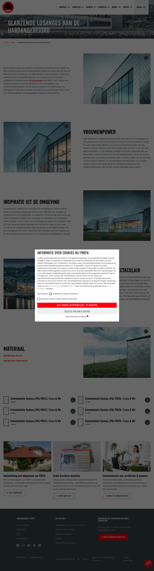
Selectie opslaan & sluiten (77, 311)
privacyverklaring (54, 286)
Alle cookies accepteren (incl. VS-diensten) (77, 305)
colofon (71, 286)
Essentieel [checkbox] (44, 294)
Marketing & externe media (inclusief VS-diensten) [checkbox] (58, 299)
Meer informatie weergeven (76, 317)
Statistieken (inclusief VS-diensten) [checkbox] (65, 294)
